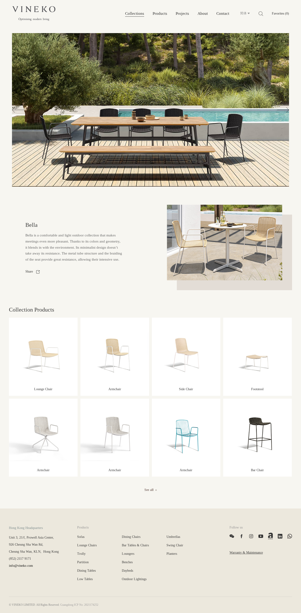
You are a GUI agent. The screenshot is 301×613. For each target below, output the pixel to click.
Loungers (128, 553)
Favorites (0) (280, 13)
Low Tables (85, 579)
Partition (83, 562)
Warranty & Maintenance (246, 552)
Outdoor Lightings (134, 579)
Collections (134, 13)
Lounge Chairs (87, 545)
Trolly (81, 553)
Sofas (80, 537)
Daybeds (127, 570)
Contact (222, 13)
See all (149, 490)
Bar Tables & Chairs (135, 545)
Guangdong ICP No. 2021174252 (79, 604)
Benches (127, 562)
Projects (182, 13)
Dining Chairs (131, 537)
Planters (171, 553)
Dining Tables (86, 570)
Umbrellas (173, 537)
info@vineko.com (21, 565)
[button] (18, 109)
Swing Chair (174, 545)
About (203, 13)
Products (160, 13)
